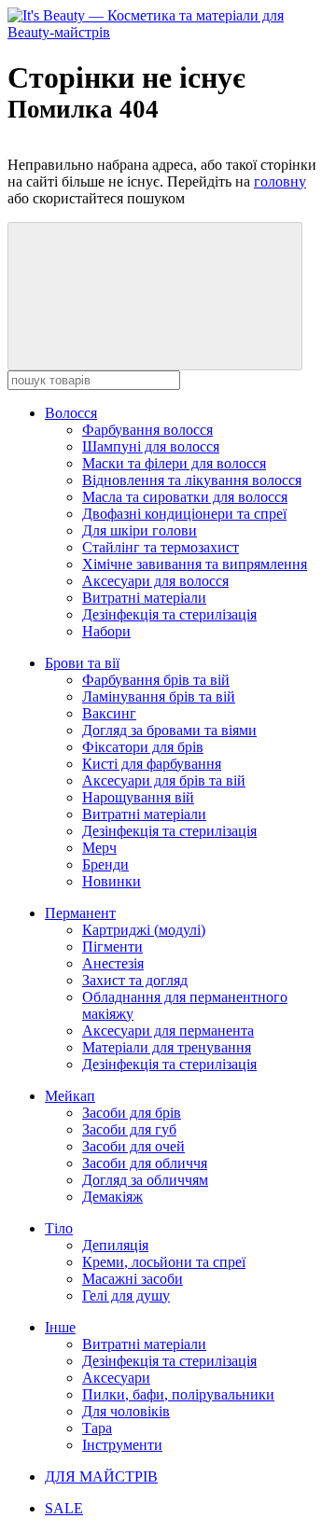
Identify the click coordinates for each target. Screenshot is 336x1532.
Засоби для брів (131, 1113)
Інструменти (122, 1445)
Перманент (80, 913)
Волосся (71, 413)
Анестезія (113, 963)
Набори (106, 631)
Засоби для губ (129, 1129)
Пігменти (112, 946)
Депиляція (115, 1245)
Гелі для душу (126, 1295)
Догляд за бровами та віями (169, 730)
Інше (60, 1327)
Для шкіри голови (139, 530)
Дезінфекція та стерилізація (169, 614)
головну (280, 181)
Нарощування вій (138, 797)
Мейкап (70, 1096)
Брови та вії (82, 663)
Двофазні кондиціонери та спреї (184, 514)
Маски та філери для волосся (174, 463)
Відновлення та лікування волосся (191, 480)
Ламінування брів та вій (158, 696)
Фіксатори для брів (142, 747)
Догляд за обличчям (145, 1180)
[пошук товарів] (154, 296)
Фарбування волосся (147, 430)
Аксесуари (116, 1378)
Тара (97, 1428)
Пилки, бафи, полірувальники (178, 1394)
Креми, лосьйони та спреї (163, 1262)
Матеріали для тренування (166, 1047)
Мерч (99, 848)
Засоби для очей (133, 1146)
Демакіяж (112, 1197)
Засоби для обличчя (144, 1163)
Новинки (111, 881)
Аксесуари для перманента (168, 1030)
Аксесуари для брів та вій (163, 780)
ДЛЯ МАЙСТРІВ (101, 1476)
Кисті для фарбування (151, 764)
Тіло (59, 1228)
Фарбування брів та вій (156, 680)
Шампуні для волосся (150, 446)
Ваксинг (109, 713)
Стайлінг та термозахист (160, 547)
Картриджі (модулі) (143, 930)
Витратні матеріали (144, 598)
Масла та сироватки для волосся (184, 497)
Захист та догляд (135, 980)
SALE (64, 1508)
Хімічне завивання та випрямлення (194, 564)
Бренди (105, 864)
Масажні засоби (132, 1279)
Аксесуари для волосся (155, 581)
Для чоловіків (126, 1411)
